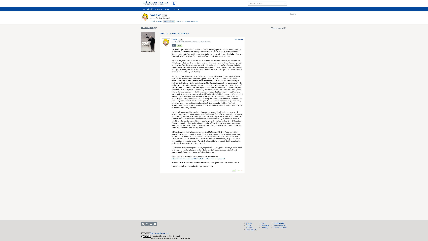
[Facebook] (147, 224)
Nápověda (265, 225)
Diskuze (167, 9)
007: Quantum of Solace (174, 33)
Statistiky (249, 227)
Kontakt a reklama (280, 227)
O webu (249, 223)
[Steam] (143, 224)
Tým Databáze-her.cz (159, 233)
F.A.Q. (263, 223)
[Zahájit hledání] (285, 3)
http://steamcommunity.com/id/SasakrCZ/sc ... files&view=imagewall (197, 159)
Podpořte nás (279, 223)
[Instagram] (151, 224)
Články (248, 225)
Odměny (264, 227)
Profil (153, 21)
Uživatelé (158, 9)
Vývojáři (150, 9)
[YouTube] (155, 224)
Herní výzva (177, 9)
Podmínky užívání (280, 225)
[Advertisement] (299, 48)
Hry (143, 9)
